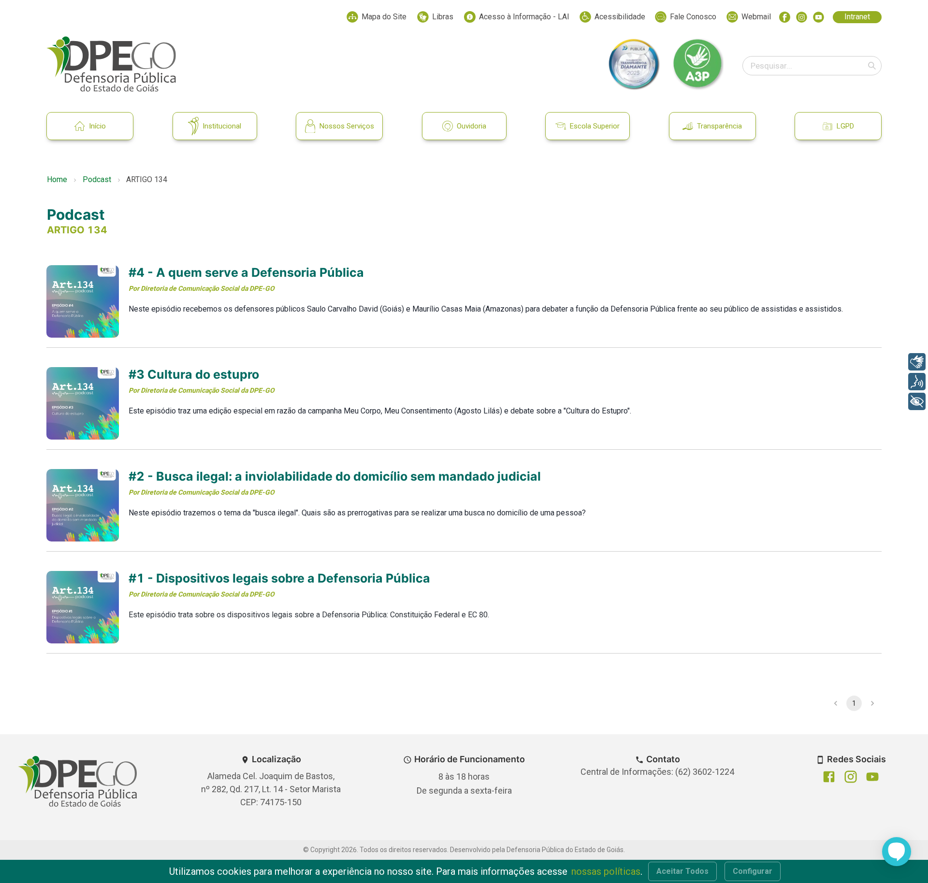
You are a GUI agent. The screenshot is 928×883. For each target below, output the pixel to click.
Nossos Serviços (346, 126)
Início (97, 126)
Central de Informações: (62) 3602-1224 (657, 772)
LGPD (845, 126)
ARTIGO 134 (77, 230)
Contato (663, 759)
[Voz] (917, 381)
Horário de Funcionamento (469, 759)
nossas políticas (605, 871)
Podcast (97, 179)
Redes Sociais (856, 759)
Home (57, 179)
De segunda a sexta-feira (464, 790)
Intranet (857, 16)
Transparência (719, 126)
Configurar (752, 871)
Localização (276, 759)
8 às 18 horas (464, 776)
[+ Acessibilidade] (917, 401)
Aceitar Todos (682, 871)
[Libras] (917, 361)
